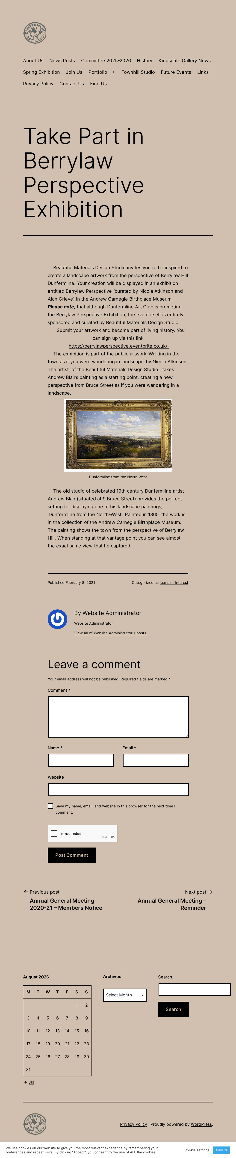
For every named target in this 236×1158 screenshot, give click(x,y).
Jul (31, 1082)
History (144, 60)
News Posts (62, 60)
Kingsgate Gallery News (185, 60)
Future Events (176, 72)
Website (56, 777)
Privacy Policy (38, 83)
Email (129, 747)
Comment (59, 690)
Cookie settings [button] (196, 1150)
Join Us (74, 72)
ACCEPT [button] (221, 1150)
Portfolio (97, 72)
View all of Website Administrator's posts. (110, 633)
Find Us (98, 83)
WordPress (201, 1124)
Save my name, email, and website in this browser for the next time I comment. (115, 809)
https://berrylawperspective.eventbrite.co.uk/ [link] (119, 346)
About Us (33, 60)
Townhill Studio (138, 72)
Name (55, 747)
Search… (167, 977)
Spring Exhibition (41, 72)
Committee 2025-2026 (106, 60)
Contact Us (71, 83)
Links (203, 72)
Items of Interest (174, 582)
